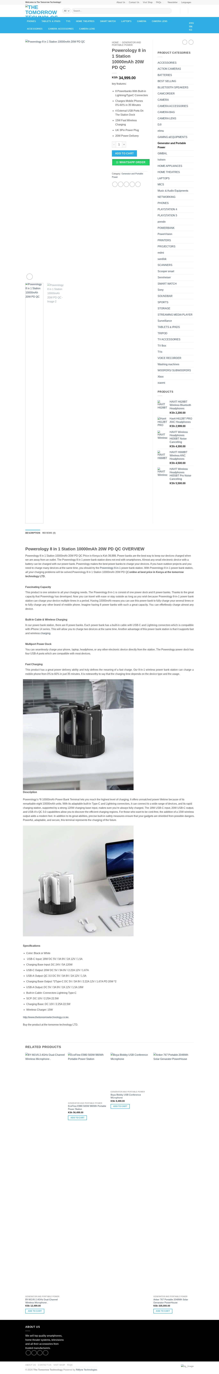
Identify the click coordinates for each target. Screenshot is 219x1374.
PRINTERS (164, 240)
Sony (161, 289)
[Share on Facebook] (115, 184)
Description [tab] (32, 533)
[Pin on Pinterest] (132, 184)
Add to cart (124, 153)
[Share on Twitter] (120, 184)
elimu (161, 130)
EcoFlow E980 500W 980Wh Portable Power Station (87, 1107)
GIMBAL (162, 153)
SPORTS (163, 302)
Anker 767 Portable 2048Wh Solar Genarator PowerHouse (170, 1301)
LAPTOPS (126, 21)
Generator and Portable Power (126, 43)
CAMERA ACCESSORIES (61, 29)
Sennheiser (164, 277)
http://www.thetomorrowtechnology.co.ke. (46, 1017)
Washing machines (168, 364)
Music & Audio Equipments (173, 190)
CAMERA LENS (160, 21)
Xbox (161, 376)
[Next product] (184, 42)
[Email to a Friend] (126, 184)
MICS (161, 184)
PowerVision (165, 234)
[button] (171, 2)
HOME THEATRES (85, 21)
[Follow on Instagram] (34, 1353)
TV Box (162, 345)
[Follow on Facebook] (28, 1353)
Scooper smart (166, 271)
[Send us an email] (45, 1353)
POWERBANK (166, 228)
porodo (162, 221)
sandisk (162, 259)
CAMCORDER (166, 93)
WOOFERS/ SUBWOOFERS (174, 370)
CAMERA (141, 21)
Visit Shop (147, 2)
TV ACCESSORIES (169, 339)
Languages (186, 2)
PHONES (31, 21)
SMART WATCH (108, 21)
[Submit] (168, 11)
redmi (161, 252)
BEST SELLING (167, 81)
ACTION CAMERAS (169, 68)
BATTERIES (165, 75)
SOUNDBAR (165, 296)
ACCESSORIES (35, 29)
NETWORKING (166, 197)
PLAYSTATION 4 (167, 209)
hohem (161, 159)
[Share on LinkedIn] (138, 184)
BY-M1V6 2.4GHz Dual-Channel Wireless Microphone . (41, 1301)
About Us (121, 2)
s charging (44, 633)
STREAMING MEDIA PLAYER (175, 314)
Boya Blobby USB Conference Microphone (126, 1096)
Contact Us (134, 2)
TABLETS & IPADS (51, 21)
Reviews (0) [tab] (49, 533)
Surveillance (165, 320)
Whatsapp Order (132, 162)
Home (115, 42)
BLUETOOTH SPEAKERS (173, 87)
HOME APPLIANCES (170, 166)
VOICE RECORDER (169, 358)
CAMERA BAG (166, 112)
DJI (159, 124)
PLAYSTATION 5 (167, 215)
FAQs (158, 2)
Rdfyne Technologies (86, 1369)
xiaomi (161, 382)
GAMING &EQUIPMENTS (172, 137)
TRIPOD (162, 333)
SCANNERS (165, 265)
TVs (68, 21)
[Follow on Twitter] (39, 1353)
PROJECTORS (166, 246)
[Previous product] (191, 42)
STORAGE (164, 308)
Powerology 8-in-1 (110, 568)
